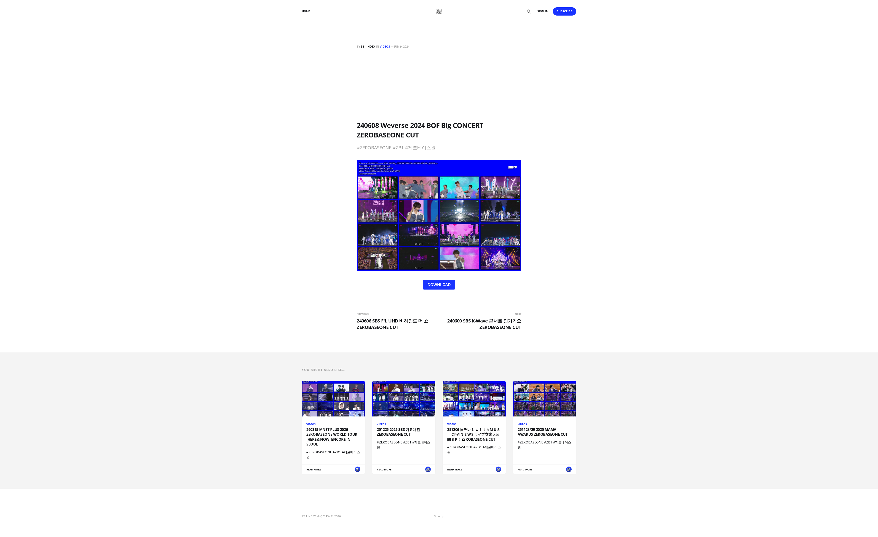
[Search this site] (528, 11)
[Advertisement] (439, 86)
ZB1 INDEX (368, 46)
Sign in (542, 11)
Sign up (439, 516)
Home (306, 11)
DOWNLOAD (439, 284)
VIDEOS (385, 46)
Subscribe (564, 11)
